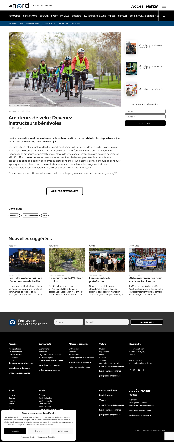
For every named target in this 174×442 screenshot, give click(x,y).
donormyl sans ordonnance (145, 16)
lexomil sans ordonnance (19, 368)
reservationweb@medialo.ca (141, 363)
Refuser (38, 431)
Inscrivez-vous (145, 123)
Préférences (62, 431)
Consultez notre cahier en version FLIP (150, 67)
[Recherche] (162, 16)
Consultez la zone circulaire (151, 89)
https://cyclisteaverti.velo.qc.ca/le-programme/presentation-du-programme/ (73, 173)
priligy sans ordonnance (19, 373)
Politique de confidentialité (46, 437)
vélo (45, 215)
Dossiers (12, 246)
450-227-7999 (135, 360)
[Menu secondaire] (164, 7)
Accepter (15, 431)
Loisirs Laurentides (30, 215)
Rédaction (17, 128)
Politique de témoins (28, 437)
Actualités (53, 246)
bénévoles (14, 215)
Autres (92, 246)
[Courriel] (24, 128)
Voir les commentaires (64, 191)
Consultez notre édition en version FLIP (150, 46)
